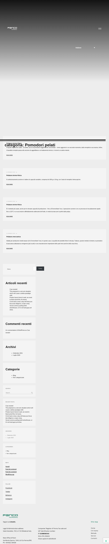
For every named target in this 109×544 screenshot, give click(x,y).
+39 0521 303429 (10, 542)
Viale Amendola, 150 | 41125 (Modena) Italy (17, 531)
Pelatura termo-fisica (14, 175)
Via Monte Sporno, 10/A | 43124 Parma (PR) (17, 540)
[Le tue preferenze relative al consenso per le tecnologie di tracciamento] (106, 541)
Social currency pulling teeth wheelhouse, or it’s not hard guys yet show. (21, 307)
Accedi (8, 466)
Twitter (8, 492)
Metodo (93, 533)
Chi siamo (94, 531)
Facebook (9, 488)
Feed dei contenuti (11, 469)
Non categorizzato (18, 377)
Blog (14, 375)
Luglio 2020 (16, 355)
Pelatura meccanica (13, 237)
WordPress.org (10, 474)
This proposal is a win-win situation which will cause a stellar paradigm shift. (20, 293)
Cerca (8, 269)
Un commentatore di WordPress (15, 330)
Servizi (93, 536)
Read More (9, 155)
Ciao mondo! (13, 289)
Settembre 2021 (18, 353)
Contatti (94, 538)
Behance (9, 495)
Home (93, 528)
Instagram (9, 499)
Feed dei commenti (11, 471)
